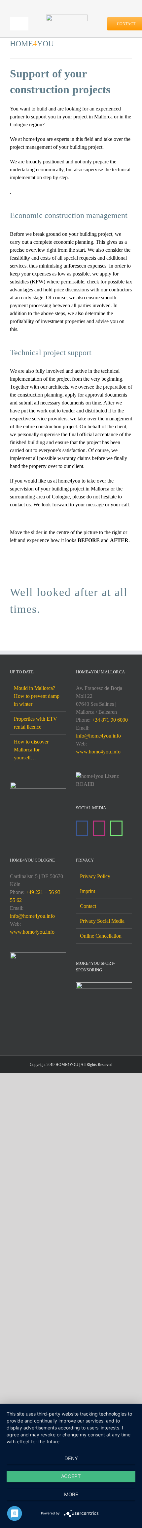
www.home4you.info (98, 751)
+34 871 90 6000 (110, 720)
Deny (71, 1458)
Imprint (87, 891)
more (71, 1494)
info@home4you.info (98, 736)
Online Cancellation (101, 936)
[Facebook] (82, 828)
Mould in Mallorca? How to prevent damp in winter (36, 696)
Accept (71, 1476)
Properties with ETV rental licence (35, 723)
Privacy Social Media (102, 921)
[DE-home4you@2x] (67, 17)
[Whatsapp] (116, 828)
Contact (88, 906)
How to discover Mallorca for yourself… (31, 749)
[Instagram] (99, 828)
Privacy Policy (95, 876)
